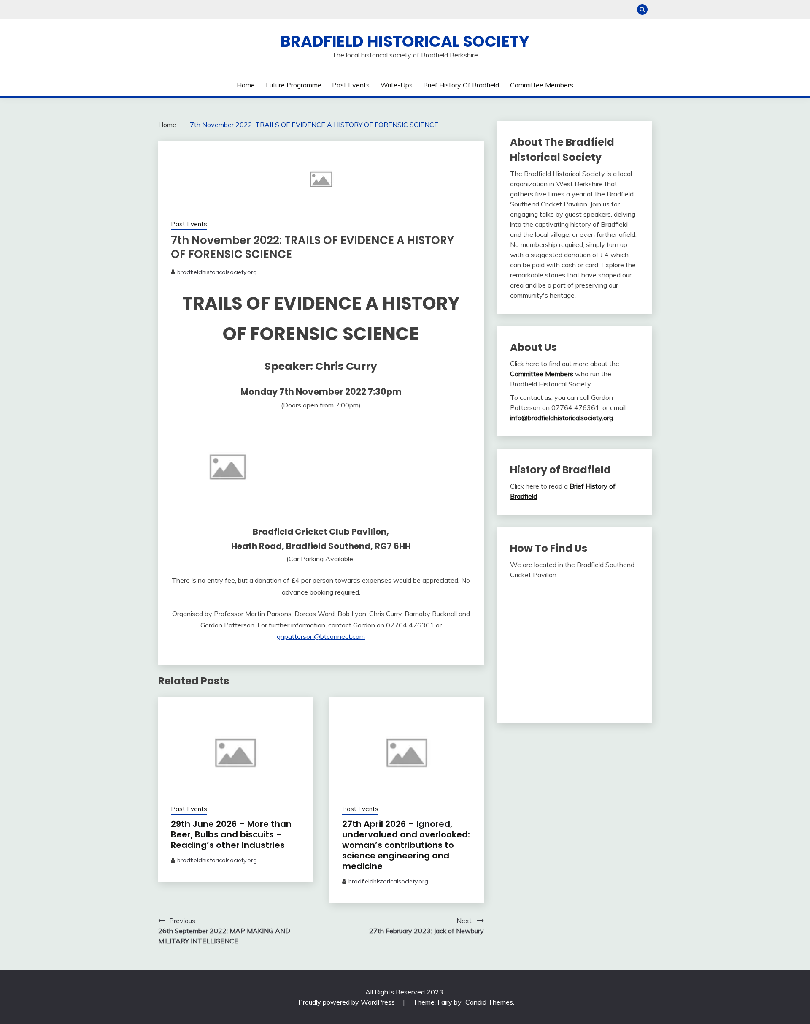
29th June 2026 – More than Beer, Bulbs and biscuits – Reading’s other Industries (231, 834)
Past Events (351, 85)
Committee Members (541, 85)
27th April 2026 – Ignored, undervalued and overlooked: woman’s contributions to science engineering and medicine (406, 845)
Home (246, 85)
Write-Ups (397, 85)
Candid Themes (489, 1002)
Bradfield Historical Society (405, 41)
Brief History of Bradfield (461, 85)
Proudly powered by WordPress (347, 1002)
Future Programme (293, 85)
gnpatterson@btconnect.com (321, 636)
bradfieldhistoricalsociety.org (217, 272)
